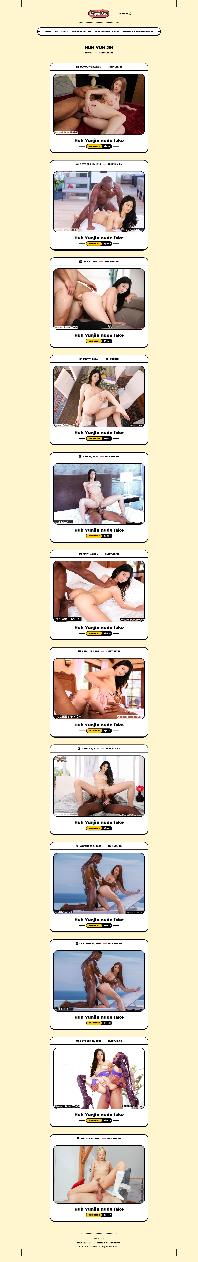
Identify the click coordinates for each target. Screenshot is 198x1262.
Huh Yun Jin (115, 67)
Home (88, 53)
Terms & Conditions (108, 1243)
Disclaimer (84, 1243)
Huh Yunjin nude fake (99, 140)
